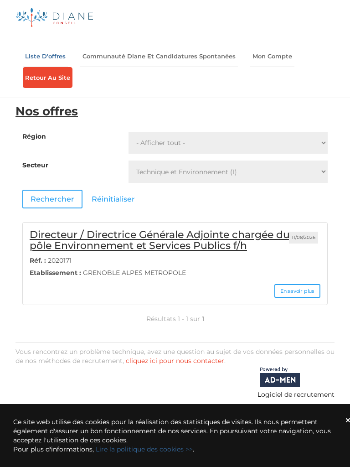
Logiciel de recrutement (296, 394)
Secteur (35, 165)
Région (34, 136)
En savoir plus (297, 291)
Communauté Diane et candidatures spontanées (159, 56)
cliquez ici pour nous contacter (175, 361)
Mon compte (272, 56)
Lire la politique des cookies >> (144, 449)
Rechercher (52, 199)
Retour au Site (47, 77)
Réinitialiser (113, 199)
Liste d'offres (45, 56)
